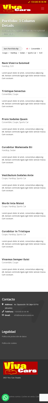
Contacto (39, 396)
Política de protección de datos (14, 336)
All (27, 48)
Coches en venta (28, 396)
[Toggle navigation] (42, 8)
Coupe (5, 53)
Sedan (22, 53)
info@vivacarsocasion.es (24, 315)
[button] (5, 397)
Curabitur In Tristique (16, 231)
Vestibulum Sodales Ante (17, 175)
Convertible (35, 48)
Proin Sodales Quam (14, 119)
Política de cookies (9, 343)
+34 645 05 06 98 (38, 1)
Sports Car (32, 53)
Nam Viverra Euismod (15, 63)
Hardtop (13, 53)
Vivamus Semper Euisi (15, 259)
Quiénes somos (14, 396)
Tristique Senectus (13, 91)
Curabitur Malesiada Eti (17, 147)
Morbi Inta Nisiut (13, 203)
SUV (40, 53)
